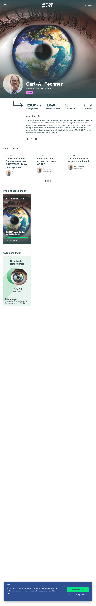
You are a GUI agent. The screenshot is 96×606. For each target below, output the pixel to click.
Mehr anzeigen (51, 133)
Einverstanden (77, 590)
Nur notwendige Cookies (77, 595)
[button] (45, 181)
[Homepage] (48, 5)
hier (8, 593)
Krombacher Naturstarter (17, 262)
